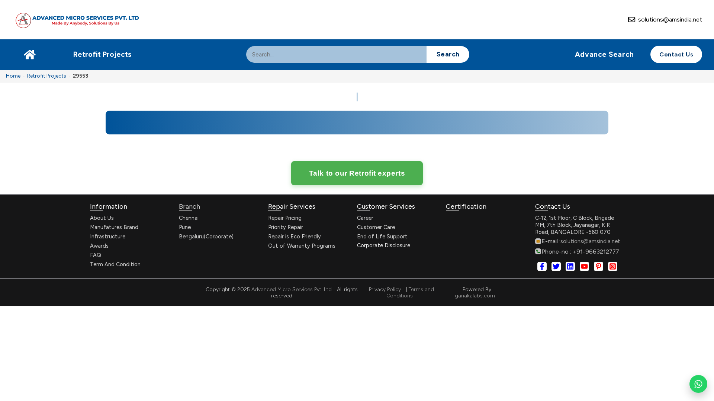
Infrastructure (107, 236)
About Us (102, 218)
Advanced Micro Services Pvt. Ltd (291, 289)
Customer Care (376, 227)
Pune (185, 227)
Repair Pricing (285, 218)
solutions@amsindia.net (670, 19)
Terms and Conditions (410, 292)
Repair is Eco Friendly (294, 236)
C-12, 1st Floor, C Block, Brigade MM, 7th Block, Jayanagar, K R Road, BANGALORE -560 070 (574, 225)
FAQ (95, 255)
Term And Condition (115, 264)
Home (13, 76)
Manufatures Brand (114, 227)
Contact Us (676, 54)
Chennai (189, 218)
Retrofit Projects (102, 54)
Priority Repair (285, 227)
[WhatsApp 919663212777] (698, 384)
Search (448, 54)
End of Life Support (382, 236)
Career (365, 218)
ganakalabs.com (475, 296)
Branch (189, 206)
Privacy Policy (385, 289)
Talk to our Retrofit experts (357, 173)
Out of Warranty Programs (301, 245)
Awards (99, 245)
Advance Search (604, 54)
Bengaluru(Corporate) (206, 236)
